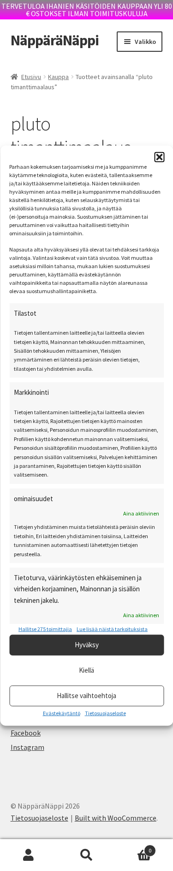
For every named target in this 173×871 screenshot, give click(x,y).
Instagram (27, 747)
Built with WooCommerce (115, 817)
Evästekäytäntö (61, 712)
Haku (86, 855)
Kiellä (86, 670)
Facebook (26, 732)
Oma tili (29, 855)
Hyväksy (87, 644)
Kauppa (58, 77)
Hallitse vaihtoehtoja (86, 695)
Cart (133, 847)
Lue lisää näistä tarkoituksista (112, 629)
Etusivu (31, 77)
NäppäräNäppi (55, 40)
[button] (159, 157)
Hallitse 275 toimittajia (45, 629)
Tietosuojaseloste (105, 712)
